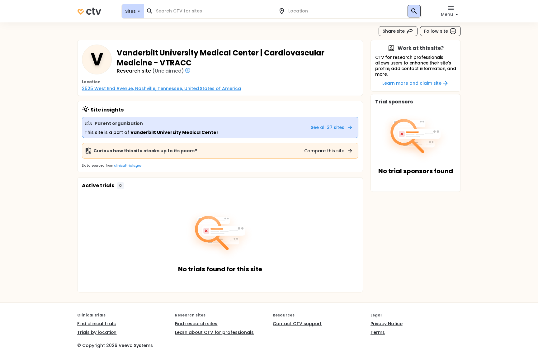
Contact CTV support (297, 323)
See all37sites (327, 127)
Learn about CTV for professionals (214, 332)
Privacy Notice (386, 323)
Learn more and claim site (411, 83)
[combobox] (212, 11)
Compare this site (324, 151)
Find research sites (196, 323)
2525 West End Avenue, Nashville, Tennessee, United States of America (161, 88)
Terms (377, 332)
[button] (120, 185)
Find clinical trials (96, 323)
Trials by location (96, 332)
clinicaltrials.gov (127, 165)
